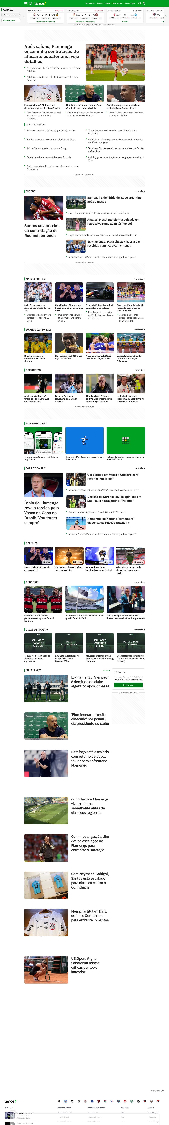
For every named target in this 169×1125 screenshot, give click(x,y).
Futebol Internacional (96, 1107)
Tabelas (99, 3)
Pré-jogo (125, 21)
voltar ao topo (155, 1090)
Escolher (128, 685)
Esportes (124, 1107)
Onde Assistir (117, 3)
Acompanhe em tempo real (45, 21)
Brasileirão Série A (65, 1113)
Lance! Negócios (154, 1113)
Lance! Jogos (129, 3)
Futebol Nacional (64, 1107)
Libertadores (93, 1113)
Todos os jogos (9, 20)
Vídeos (107, 3)
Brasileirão (90, 3)
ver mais (138, 279)
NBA (122, 1113)
